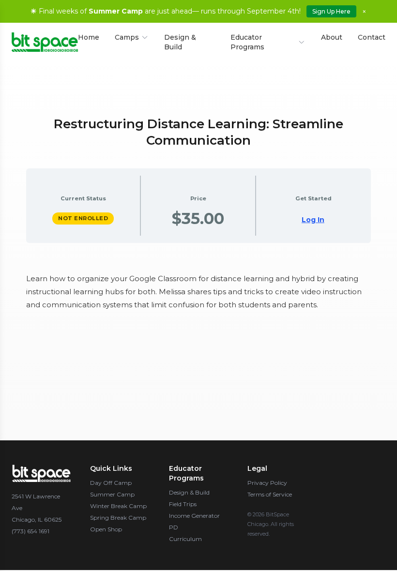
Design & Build (180, 42)
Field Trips (183, 504)
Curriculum (185, 538)
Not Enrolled (83, 218)
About (331, 37)
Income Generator (194, 515)
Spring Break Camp (118, 517)
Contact (371, 37)
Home (88, 37)
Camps (127, 37)
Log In (313, 219)
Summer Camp (112, 494)
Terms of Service (269, 494)
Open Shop (106, 529)
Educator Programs (247, 42)
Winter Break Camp (118, 506)
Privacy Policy (267, 482)
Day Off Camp (111, 482)
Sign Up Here (331, 11)
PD (173, 527)
